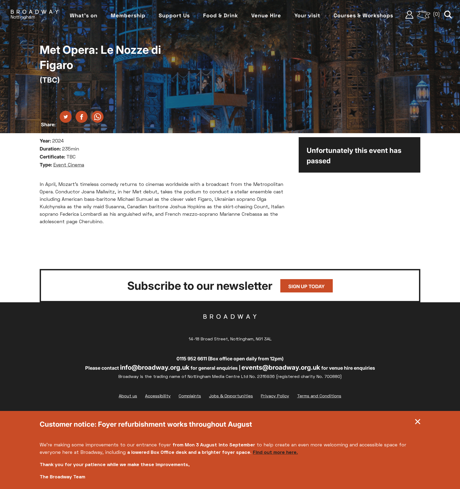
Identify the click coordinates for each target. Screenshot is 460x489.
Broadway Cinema (230, 325)
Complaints (190, 396)
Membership (128, 15)
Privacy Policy (275, 396)
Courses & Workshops (363, 15)
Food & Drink (220, 15)
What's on (83, 15)
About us (128, 396)
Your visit (307, 15)
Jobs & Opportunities (231, 396)
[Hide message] (417, 423)
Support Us (174, 15)
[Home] (34, 14)
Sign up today (306, 286)
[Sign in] (409, 15)
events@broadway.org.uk (280, 367)
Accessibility (158, 396)
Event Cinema (68, 165)
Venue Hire (266, 15)
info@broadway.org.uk (155, 367)
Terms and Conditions (319, 396)
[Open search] (448, 15)
